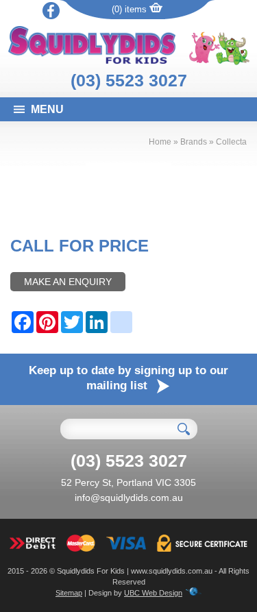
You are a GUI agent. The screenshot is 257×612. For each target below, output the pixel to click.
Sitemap (69, 593)
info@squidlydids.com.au (129, 497)
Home (160, 142)
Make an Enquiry (68, 281)
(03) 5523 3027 (129, 80)
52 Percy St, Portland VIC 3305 (128, 482)
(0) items (130, 9)
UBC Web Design (153, 593)
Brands (193, 142)
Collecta (231, 142)
